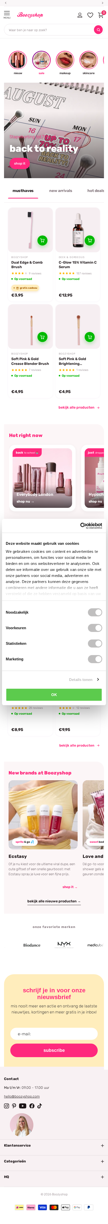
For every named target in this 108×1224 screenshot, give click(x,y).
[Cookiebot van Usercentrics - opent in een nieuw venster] (80, 525)
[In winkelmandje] (42, 240)
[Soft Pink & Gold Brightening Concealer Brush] (78, 326)
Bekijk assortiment (7, 13)
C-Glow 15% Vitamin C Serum (78, 264)
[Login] (80, 15)
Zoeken (98, 29)
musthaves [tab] (23, 190)
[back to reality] (54, 130)
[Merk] (23, 945)
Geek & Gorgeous (72, 257)
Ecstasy (18, 856)
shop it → (70, 887)
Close (54, 1146)
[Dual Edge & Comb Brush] (30, 230)
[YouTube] (22, 1105)
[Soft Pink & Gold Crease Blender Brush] (30, 326)
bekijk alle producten (76, 407)
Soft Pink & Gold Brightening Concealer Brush (73, 361)
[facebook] (31, 1105)
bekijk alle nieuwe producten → (54, 901)
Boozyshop (19, 257)
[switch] (95, 628)
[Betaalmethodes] (19, 1207)
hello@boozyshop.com (22, 1096)
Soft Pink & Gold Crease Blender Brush (30, 361)
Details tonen (80, 679)
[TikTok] (39, 1105)
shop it (19, 163)
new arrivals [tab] (60, 190)
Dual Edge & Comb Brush (27, 264)
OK (54, 695)
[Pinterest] (14, 1105)
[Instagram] (6, 1105)
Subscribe (54, 1050)
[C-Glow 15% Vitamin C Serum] (78, 230)
